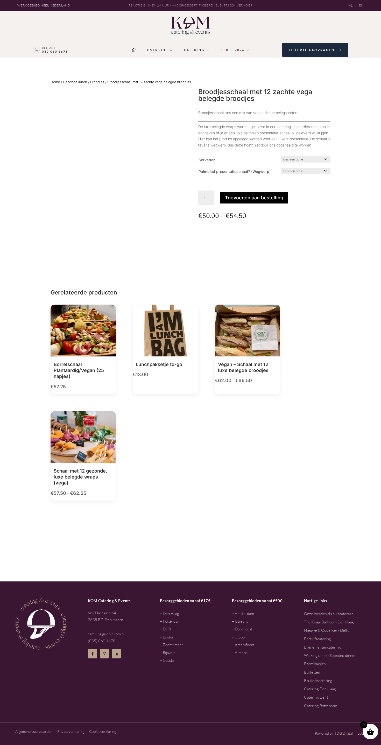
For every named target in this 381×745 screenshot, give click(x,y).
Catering (194, 50)
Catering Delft (316, 697)
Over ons (157, 50)
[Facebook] (92, 653)
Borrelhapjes (315, 663)
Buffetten (312, 672)
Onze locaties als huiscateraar (328, 613)
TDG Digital (343, 733)
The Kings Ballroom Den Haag (329, 622)
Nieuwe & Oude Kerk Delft (326, 630)
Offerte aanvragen (311, 50)
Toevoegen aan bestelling (254, 197)
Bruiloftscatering (318, 680)
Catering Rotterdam (320, 705)
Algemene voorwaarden (34, 731)
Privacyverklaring (70, 731)
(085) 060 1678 (101, 640)
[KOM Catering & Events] (190, 26)
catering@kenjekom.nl (106, 633)
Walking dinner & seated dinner (330, 655)
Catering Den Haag (320, 688)
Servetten (207, 160)
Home (55, 82)
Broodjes (97, 82)
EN (361, 5)
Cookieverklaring (102, 731)
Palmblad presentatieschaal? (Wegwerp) (235, 171)
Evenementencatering (322, 647)
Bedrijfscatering (317, 638)
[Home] (133, 50)
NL (350, 5)
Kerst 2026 (232, 50)
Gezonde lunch (75, 82)
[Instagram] (104, 653)
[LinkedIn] (116, 653)
